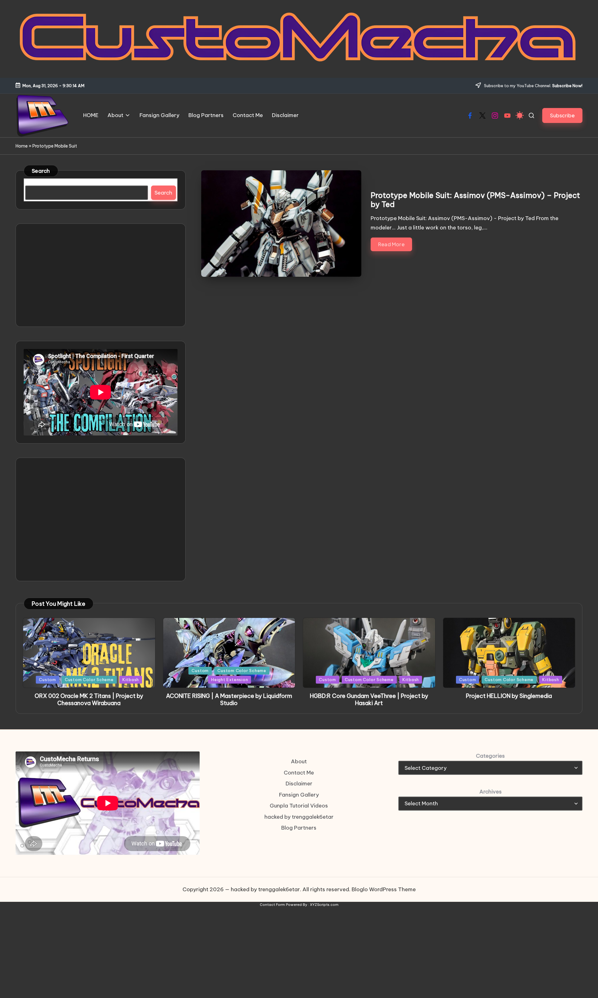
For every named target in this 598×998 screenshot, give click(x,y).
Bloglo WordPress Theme (384, 889)
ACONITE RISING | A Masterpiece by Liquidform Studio (229, 699)
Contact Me (299, 772)
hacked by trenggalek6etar (299, 816)
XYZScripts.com (324, 904)
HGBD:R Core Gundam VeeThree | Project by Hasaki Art (369, 699)
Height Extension (229, 679)
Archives (490, 791)
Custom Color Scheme (89, 679)
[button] (562, 115)
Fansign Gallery (299, 794)
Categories (490, 755)
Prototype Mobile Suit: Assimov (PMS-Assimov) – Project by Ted (475, 200)
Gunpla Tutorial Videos (299, 805)
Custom (47, 679)
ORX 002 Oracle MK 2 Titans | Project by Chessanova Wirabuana (89, 699)
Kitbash (130, 679)
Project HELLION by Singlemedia (509, 695)
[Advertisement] (101, 275)
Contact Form (272, 904)
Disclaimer (299, 783)
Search (41, 170)
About (299, 761)
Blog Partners (298, 827)
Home (22, 146)
